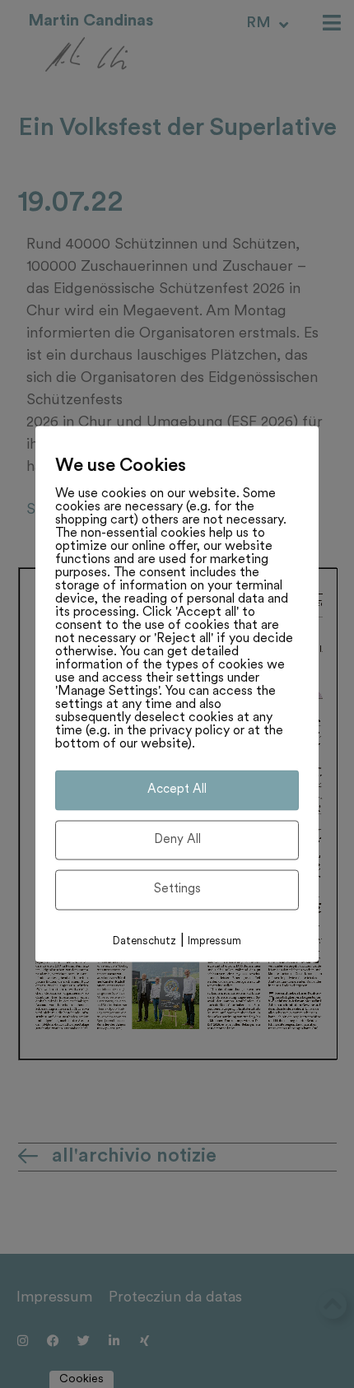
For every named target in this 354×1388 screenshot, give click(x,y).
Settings (177, 889)
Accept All (177, 790)
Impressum (214, 940)
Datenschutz (144, 940)
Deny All (177, 839)
